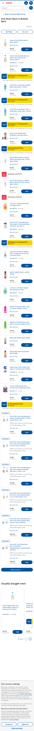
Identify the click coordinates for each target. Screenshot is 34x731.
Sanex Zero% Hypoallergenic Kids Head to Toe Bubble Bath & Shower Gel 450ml (20, 224)
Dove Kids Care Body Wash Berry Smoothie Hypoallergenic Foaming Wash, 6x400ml (20, 547)
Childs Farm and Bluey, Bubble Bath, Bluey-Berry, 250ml (20, 86)
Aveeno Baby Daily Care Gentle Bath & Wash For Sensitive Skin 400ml (11, 607)
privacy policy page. (26, 694)
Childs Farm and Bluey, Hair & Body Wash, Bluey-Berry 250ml (20, 110)
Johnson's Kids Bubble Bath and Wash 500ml (19, 204)
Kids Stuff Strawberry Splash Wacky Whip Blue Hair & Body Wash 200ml (20, 159)
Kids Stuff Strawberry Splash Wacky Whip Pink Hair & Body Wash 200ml (19, 182)
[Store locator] (31, 3)
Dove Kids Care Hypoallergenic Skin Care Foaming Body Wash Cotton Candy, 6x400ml (20, 520)
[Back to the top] (18, 576)
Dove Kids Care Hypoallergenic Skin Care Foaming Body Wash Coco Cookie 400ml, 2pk (20, 495)
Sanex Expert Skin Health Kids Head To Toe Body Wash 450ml (20, 368)
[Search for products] (31, 8)
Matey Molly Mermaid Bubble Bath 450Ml (19, 352)
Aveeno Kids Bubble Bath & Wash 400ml (19, 41)
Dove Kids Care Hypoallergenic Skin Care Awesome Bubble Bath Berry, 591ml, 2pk (20, 469)
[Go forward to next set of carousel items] (30, 638)
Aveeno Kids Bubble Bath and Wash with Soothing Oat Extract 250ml (19, 58)
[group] (12, 612)
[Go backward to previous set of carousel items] (26, 638)
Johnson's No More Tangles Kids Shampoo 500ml (19, 289)
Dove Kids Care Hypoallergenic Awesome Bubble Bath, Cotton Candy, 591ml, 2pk (20, 418)
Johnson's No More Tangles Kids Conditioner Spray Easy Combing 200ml (19, 253)
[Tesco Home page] (9, 3)
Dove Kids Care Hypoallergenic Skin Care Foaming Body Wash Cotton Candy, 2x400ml (20, 444)
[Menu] (3, 3)
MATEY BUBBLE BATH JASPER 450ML (19, 273)
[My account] (26, 3)
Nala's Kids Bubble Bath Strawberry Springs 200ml (19, 134)
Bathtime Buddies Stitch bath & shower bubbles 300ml (20, 307)
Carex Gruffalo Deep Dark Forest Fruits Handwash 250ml (20, 387)
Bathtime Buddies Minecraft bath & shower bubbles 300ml (20, 323)
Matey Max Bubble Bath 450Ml (20, 338)
